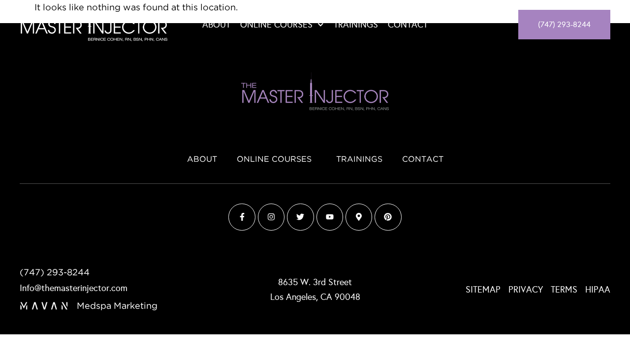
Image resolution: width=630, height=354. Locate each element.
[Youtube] (329, 217)
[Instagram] (271, 217)
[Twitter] (300, 217)
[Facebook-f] (241, 217)
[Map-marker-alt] (359, 217)
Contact (408, 24)
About (216, 24)
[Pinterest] (388, 217)
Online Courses (276, 24)
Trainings (356, 24)
